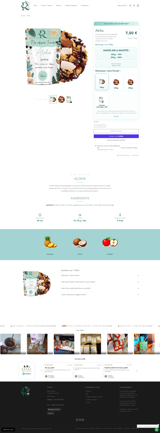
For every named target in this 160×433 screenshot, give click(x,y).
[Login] (134, 5)
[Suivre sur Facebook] (77, 420)
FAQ (87, 394)
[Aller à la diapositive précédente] (37, 99)
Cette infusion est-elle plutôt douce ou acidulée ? (76, 288)
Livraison (88, 402)
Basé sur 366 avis (26, 371)
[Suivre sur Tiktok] (83, 420)
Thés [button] (35, 5)
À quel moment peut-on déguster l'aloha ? (74, 295)
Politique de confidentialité (94, 428)
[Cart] (138, 5)
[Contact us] (157, 430)
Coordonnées (127, 428)
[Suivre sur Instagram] (80, 420)
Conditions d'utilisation (91, 400)
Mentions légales (135, 428)
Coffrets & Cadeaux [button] (71, 5)
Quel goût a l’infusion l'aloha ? (70, 275)
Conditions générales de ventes (94, 397)
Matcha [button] (58, 5)
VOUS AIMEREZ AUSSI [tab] (80, 313)
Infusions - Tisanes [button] (46, 5)
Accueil (23, 16)
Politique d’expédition (117, 428)
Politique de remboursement (81, 428)
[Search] (130, 5)
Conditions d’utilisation (107, 428)
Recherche (88, 391)
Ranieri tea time (28, 428)
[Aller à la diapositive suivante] (46, 99)
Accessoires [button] (84, 5)
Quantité (96, 122)
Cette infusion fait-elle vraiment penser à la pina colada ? (78, 282)
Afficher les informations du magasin (129, 147)
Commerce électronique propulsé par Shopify (42, 428)
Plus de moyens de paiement (116, 140)
